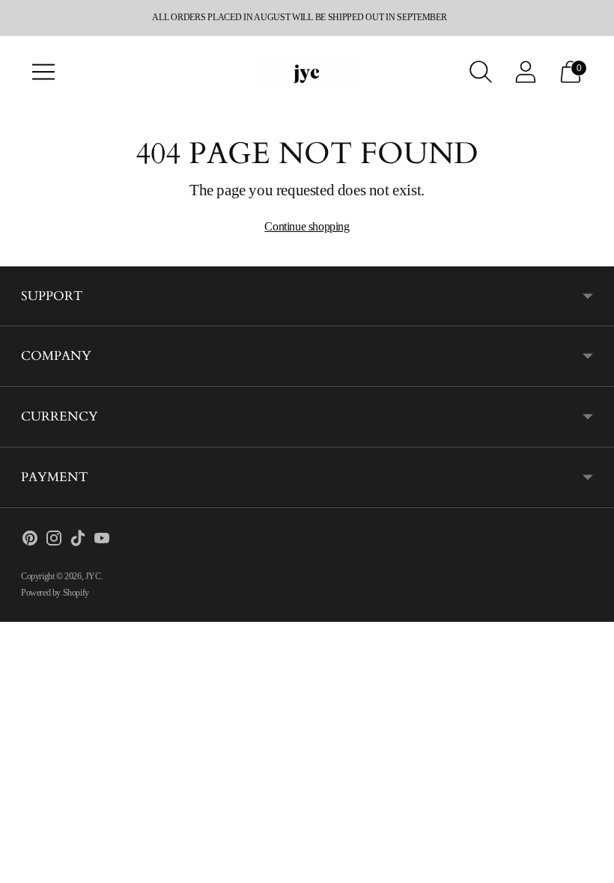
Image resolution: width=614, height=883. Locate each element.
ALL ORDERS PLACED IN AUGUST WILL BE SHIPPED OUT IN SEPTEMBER (299, 17)
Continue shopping (306, 226)
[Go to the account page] (526, 72)
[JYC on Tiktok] (78, 541)
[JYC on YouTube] (102, 541)
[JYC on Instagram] (54, 541)
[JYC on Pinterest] (30, 541)
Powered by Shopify (55, 592)
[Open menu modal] (43, 72)
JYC (93, 576)
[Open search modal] (481, 72)
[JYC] (307, 71)
